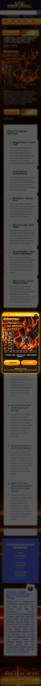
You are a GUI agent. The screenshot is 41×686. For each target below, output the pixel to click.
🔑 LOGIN (29, 363)
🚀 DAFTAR (12, 363)
